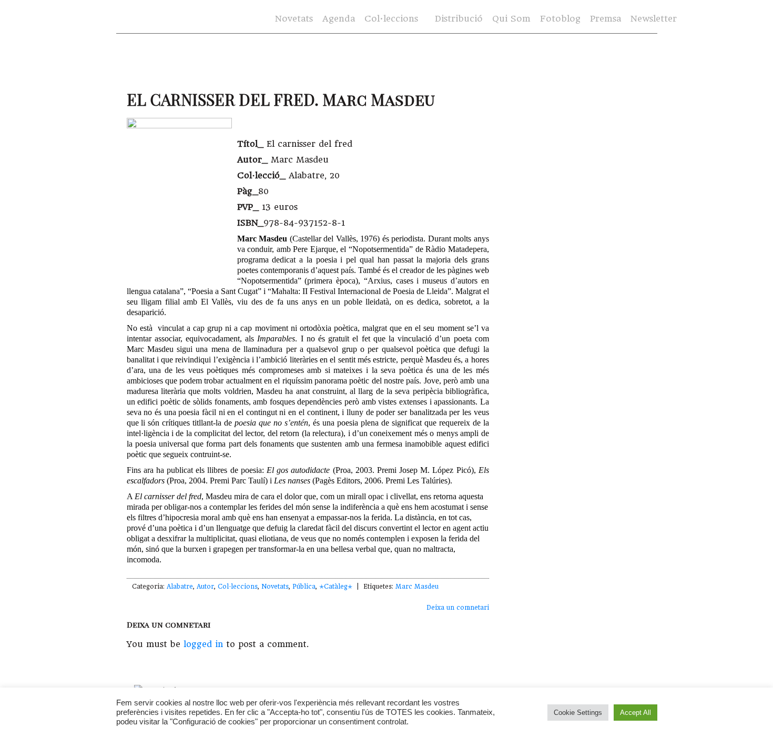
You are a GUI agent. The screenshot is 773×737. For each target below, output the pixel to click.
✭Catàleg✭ (335, 586)
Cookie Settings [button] (578, 712)
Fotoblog (560, 19)
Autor (205, 586)
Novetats (294, 19)
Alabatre (180, 586)
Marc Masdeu (417, 586)
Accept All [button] (635, 712)
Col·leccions (390, 19)
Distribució (459, 19)
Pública (304, 586)
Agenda (338, 19)
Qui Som (511, 19)
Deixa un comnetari (457, 607)
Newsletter (653, 19)
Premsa (605, 19)
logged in (203, 644)
